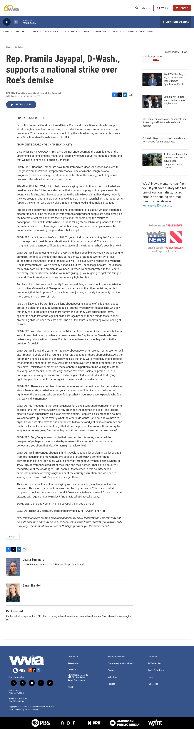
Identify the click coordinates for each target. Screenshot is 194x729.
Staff (70, 687)
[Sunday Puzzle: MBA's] (152, 56)
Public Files (153, 684)
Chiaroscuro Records (78, 675)
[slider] (20, 21)
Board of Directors (116, 657)
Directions (152, 657)
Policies (111, 684)
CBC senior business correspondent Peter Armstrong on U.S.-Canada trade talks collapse (164, 122)
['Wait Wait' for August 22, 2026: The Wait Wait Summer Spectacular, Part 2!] (152, 79)
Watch (20, 31)
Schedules (51, 31)
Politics (19, 47)
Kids (86, 31)
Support (101, 31)
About (151, 31)
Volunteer (112, 677)
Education (71, 31)
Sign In (146, 8)
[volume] (15, 22)
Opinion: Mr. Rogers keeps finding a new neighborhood (174, 100)
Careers (111, 670)
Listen (34, 31)
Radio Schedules (156, 670)
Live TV (163, 8)
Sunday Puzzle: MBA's (175, 52)
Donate (183, 8)
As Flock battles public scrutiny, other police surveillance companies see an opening (176, 161)
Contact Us (73, 657)
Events (117, 31)
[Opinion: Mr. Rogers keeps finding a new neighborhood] (152, 101)
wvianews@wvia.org (156, 205)
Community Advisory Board (121, 663)
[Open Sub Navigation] (12, 31)
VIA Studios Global (76, 677)
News (6, 31)
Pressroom (73, 663)
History (151, 677)
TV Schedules (154, 663)
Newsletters (136, 31)
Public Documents (76, 680)
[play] (6, 22)
